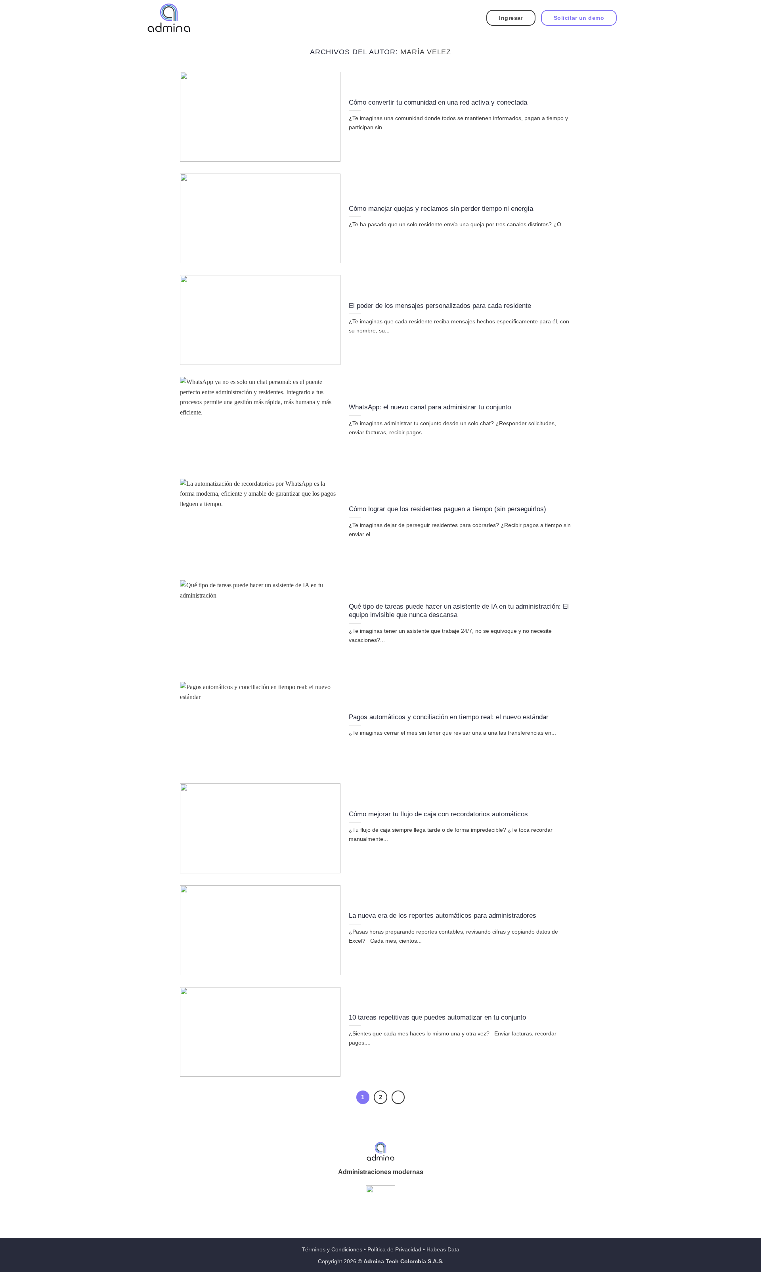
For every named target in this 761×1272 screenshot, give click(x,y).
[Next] (398, 1097)
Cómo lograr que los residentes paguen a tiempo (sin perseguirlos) (447, 509)
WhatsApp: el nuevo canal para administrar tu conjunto (430, 407)
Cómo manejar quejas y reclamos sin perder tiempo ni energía (441, 208)
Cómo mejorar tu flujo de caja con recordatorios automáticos (439, 814)
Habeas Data (442, 1249)
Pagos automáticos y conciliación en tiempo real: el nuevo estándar (450, 717)
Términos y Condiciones (332, 1249)
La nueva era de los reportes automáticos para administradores (444, 915)
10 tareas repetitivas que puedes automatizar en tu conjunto (437, 1017)
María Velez (425, 52)
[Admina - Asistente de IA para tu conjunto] (169, 18)
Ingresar (510, 18)
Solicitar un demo (579, 18)
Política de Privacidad (394, 1249)
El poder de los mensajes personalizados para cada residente (440, 305)
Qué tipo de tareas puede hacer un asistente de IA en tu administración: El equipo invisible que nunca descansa (459, 611)
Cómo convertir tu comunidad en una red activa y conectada (438, 102)
